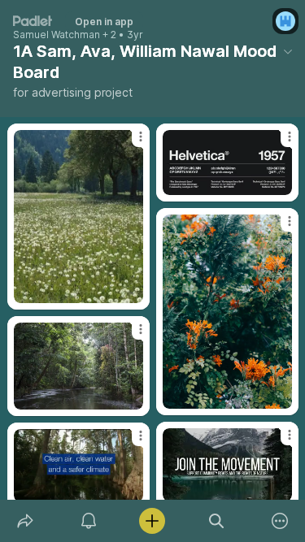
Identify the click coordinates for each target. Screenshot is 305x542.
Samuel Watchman (56, 35)
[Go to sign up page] (285, 21)
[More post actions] (130, 143)
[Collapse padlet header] (288, 51)
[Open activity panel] (89, 521)
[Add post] (152, 521)
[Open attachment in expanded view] (78, 216)
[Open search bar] (216, 521)
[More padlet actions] (280, 521)
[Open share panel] (25, 521)
